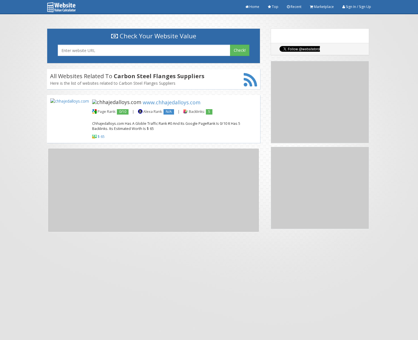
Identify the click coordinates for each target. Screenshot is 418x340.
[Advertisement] (153, 190)
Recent (295, 6)
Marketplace (323, 6)
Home (254, 6)
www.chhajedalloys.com (171, 102)
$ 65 (101, 136)
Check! (240, 50)
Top (274, 6)
